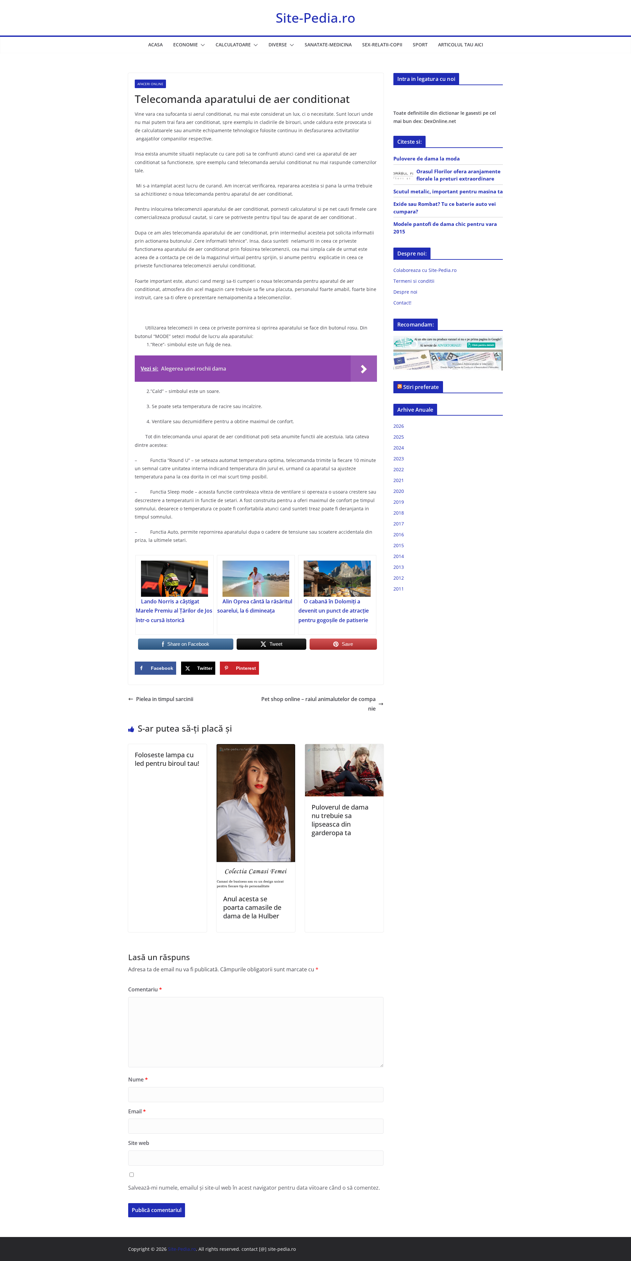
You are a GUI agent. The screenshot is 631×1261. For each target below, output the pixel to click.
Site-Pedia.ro (315, 18)
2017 (398, 524)
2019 (398, 502)
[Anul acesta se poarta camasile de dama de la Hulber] (256, 748)
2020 (398, 491)
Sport (420, 44)
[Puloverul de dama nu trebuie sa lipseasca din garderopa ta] (344, 748)
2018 (398, 513)
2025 (398, 437)
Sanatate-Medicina (328, 44)
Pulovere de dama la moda (426, 158)
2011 (398, 589)
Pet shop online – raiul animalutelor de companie (318, 703)
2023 (398, 458)
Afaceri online (150, 84)
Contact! (402, 303)
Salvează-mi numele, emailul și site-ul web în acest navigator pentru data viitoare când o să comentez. (254, 1187)
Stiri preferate (421, 387)
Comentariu (145, 989)
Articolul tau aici (460, 44)
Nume (138, 1079)
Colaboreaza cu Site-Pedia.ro (424, 270)
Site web (138, 1143)
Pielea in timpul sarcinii (164, 699)
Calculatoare (233, 44)
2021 (398, 480)
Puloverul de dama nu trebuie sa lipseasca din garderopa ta (340, 820)
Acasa (155, 44)
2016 (398, 534)
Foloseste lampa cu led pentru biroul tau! (167, 759)
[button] (201, 45)
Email (137, 1111)
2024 (398, 448)
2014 (398, 556)
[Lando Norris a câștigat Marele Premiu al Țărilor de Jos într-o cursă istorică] (174, 579)
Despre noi (405, 292)
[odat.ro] (448, 354)
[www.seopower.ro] (448, 340)
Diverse (278, 44)
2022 (398, 469)
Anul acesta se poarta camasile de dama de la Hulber (252, 907)
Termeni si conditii (413, 281)
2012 (398, 578)
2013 (398, 567)
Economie (185, 44)
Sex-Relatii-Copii (382, 44)
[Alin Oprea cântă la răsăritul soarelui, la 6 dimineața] (256, 579)
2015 (398, 545)
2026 (398, 426)
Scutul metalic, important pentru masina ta (448, 191)
